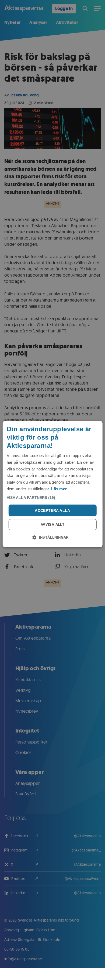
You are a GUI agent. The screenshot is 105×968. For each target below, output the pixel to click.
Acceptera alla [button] (52, 510)
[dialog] (53, 484)
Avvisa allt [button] (52, 525)
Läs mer (59, 489)
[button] (53, 497)
